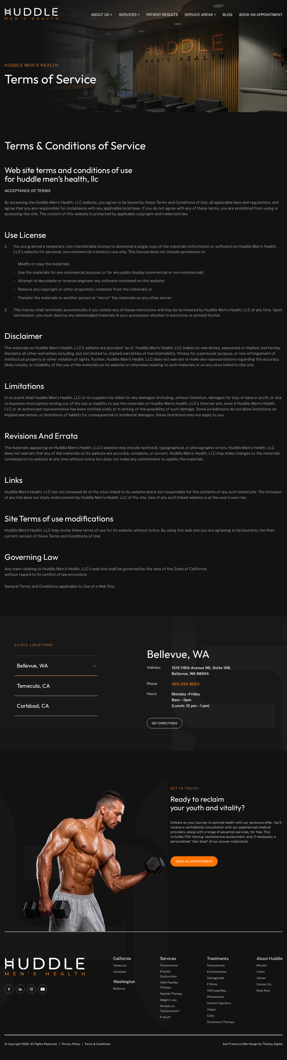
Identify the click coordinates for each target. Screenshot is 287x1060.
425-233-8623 (185, 684)
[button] (57, 665)
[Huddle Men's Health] (31, 14)
